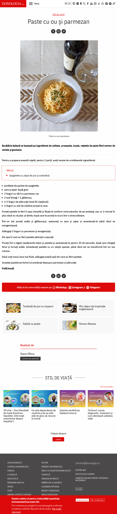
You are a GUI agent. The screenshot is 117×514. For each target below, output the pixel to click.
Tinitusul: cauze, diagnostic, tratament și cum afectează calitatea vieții (100, 414)
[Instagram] (95, 3)
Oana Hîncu (27, 353)
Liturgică (12, 475)
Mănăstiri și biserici (51, 483)
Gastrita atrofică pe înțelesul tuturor (70, 411)
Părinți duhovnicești (51, 467)
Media (10, 487)
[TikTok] (99, 3)
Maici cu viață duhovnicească (56, 471)
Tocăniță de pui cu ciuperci (38, 306)
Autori (44, 463)
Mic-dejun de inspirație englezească (92, 307)
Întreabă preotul (15, 483)
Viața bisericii (14, 463)
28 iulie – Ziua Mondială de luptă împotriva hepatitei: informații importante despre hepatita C (15, 416)
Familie (11, 471)
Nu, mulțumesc (97, 500)
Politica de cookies (85, 474)
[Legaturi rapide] (114, 3)
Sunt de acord (82, 500)
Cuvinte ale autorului (30, 358)
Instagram (77, 287)
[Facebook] (87, 3)
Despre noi (81, 470)
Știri (9, 490)
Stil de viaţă (58, 14)
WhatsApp (61, 287)
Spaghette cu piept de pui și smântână (29, 175)
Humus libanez (87, 323)
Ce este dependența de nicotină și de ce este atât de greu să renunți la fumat (44, 414)
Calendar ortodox (50, 487)
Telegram (95, 287)
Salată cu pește (31, 323)
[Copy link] (64, 31)
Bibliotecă (12, 479)
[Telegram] (110, 3)
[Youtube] (91, 3)
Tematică (45, 475)
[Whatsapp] (58, 31)
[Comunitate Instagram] (106, 3)
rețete (58, 439)
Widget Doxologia (50, 490)
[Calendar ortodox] (73, 3)
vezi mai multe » (107, 386)
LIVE (68, 3)
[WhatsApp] (102, 3)
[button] (34, 3)
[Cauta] (84, 3)
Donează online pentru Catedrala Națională (92, 479)
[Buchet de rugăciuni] (81, 3)
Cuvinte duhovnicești (18, 467)
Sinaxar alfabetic (50, 479)
